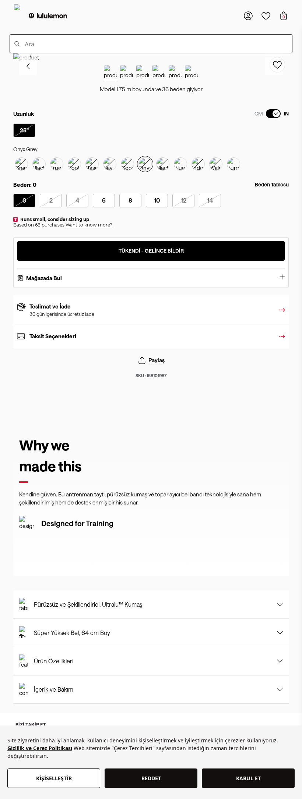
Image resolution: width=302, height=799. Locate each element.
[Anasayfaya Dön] (48, 15)
